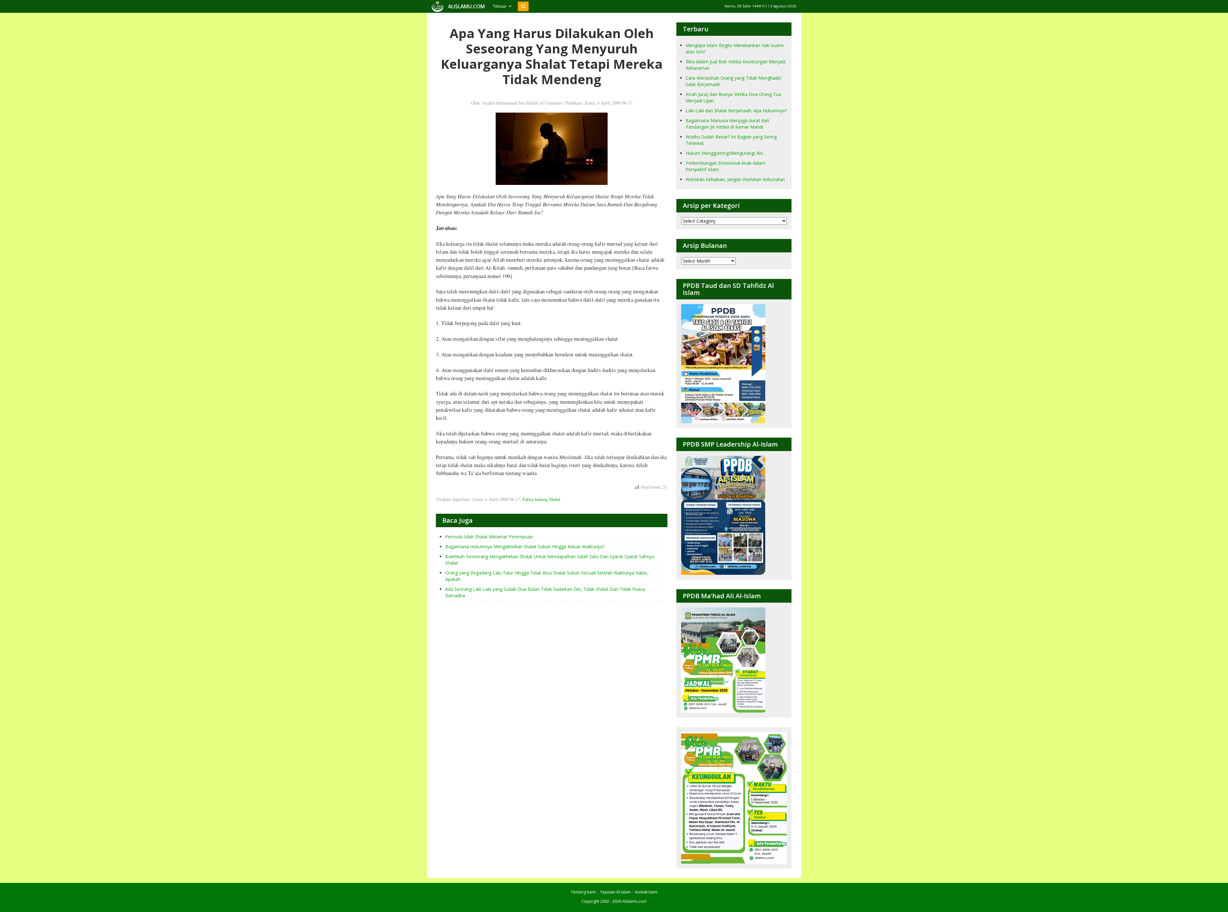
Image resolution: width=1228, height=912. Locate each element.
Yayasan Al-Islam (615, 892)
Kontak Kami (646, 892)
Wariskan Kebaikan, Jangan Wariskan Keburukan (735, 179)
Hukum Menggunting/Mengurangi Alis (724, 153)
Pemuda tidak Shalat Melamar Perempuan (489, 537)
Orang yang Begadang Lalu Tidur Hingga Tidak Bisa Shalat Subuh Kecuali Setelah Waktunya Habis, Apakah (546, 576)
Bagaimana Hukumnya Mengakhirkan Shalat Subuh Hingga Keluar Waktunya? (524, 546)
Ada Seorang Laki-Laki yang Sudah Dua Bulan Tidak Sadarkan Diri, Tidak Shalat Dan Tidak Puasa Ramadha (545, 592)
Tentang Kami (583, 892)
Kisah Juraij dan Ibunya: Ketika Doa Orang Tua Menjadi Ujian (733, 97)
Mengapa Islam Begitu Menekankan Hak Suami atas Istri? (734, 48)
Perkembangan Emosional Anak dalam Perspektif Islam (726, 166)
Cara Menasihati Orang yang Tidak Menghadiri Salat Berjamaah (733, 81)
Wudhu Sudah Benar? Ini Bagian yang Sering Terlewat (731, 140)
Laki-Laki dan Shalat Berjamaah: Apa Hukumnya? (736, 110)
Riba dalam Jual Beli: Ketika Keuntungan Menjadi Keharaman (735, 65)
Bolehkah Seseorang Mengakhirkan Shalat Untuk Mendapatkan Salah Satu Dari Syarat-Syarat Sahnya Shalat (549, 559)
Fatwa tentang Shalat (541, 499)
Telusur (500, 6)
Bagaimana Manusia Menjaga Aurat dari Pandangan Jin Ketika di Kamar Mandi (727, 123)
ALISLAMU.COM (466, 6)
